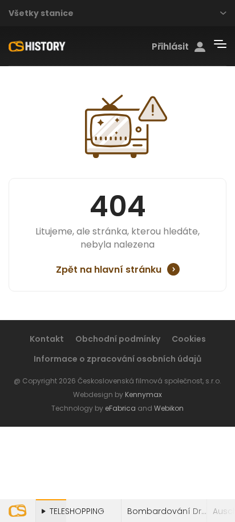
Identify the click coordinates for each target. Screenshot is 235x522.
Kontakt (47, 339)
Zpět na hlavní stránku (108, 269)
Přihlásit (170, 47)
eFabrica (120, 408)
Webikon (169, 408)
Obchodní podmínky (117, 339)
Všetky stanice (41, 13)
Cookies (189, 339)
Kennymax (143, 394)
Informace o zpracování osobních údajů (117, 359)
